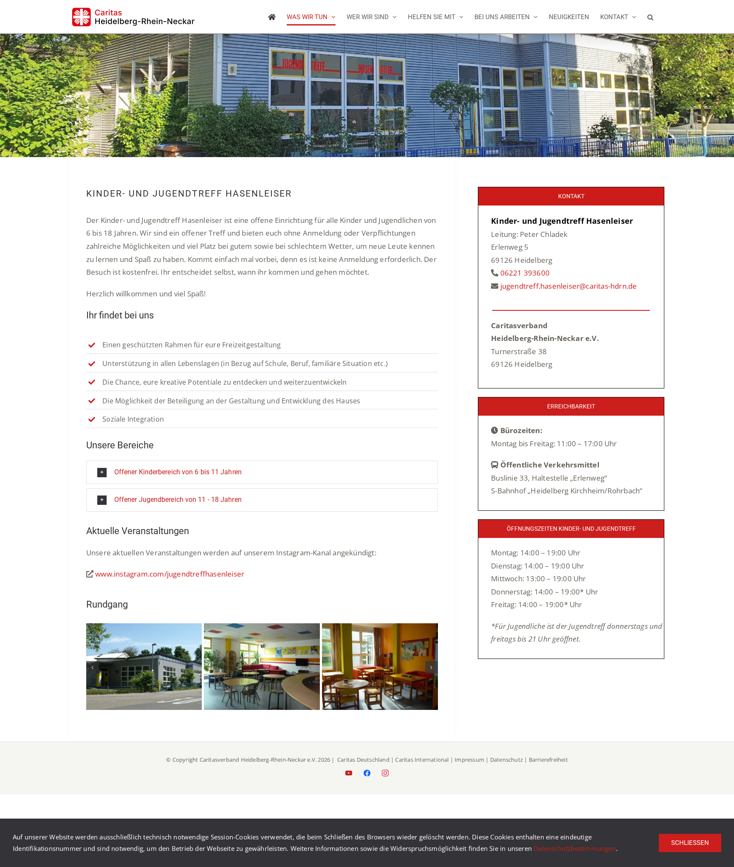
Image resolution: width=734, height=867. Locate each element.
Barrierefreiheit (548, 759)
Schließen (690, 843)
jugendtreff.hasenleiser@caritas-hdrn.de (568, 286)
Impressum (469, 759)
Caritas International (422, 759)
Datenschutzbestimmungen (575, 848)
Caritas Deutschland (363, 759)
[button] (650, 17)
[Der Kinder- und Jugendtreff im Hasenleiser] (144, 628)
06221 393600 (525, 273)
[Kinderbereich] (380, 628)
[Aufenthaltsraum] (262, 628)
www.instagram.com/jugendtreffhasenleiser (169, 574)
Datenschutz (506, 759)
